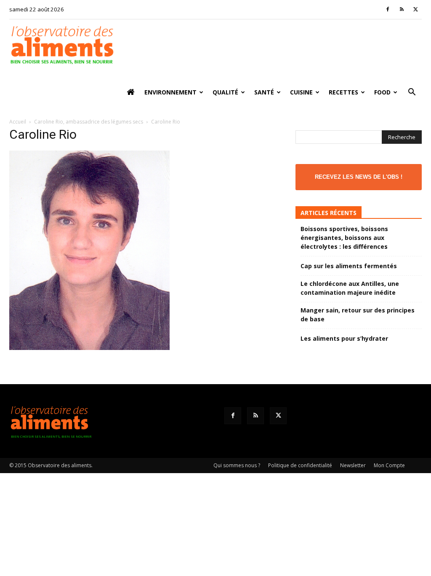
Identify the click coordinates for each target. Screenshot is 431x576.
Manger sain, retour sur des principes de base (358, 314)
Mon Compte (389, 465)
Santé (264, 92)
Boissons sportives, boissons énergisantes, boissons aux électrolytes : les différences (344, 237)
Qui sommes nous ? (236, 465)
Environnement (170, 92)
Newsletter (353, 465)
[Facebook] (387, 9)
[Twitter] (415, 9)
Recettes (343, 92)
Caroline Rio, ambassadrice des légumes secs (88, 121)
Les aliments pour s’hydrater (344, 338)
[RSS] (401, 9)
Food (382, 92)
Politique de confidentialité (300, 465)
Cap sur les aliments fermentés (349, 266)
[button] (412, 93)
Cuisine (301, 92)
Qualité (225, 92)
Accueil (17, 121)
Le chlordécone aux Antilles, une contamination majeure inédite (350, 288)
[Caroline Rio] (89, 347)
